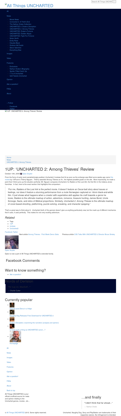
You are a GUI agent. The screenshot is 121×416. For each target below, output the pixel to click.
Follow (10, 103)
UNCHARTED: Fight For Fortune (22, 36)
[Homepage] (15, 336)
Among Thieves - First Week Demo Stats (43, 234)
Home (9, 157)
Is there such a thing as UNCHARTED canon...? (27, 330)
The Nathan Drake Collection (20, 24)
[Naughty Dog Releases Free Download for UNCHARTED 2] (12, 312)
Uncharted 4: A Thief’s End (20, 22)
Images (9, 53)
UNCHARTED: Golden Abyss (20, 33)
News (9, 16)
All (8, 11)
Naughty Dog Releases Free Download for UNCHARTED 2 (32, 315)
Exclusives (13, 66)
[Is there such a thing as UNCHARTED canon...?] (12, 326)
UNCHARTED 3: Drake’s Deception (23, 26)
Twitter (12, 109)
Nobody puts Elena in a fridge (21, 308)
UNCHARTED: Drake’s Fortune (21, 31)
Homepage (14, 343)
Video (9, 58)
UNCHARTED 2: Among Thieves (22, 29)
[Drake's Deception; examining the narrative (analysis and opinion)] (12, 319)
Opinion (10, 79)
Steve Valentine (15, 47)
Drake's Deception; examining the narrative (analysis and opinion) (34, 322)
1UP (11, 224)
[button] (60, 98)
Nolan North (14, 38)
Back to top (11, 390)
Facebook (13, 106)
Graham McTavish (16, 45)
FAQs (9, 89)
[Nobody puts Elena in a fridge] (12, 305)
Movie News (14, 19)
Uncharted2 (14, 228)
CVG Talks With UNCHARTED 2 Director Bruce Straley (94, 234)
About (9, 93)
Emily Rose (14, 40)
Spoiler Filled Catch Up (18, 71)
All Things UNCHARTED (16, 412)
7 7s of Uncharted (16, 73)
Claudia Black (15, 43)
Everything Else (15, 50)
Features (10, 63)
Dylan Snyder (27, 173)
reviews (12, 226)
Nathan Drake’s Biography (19, 69)
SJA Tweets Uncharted (18, 76)
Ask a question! (12, 84)
